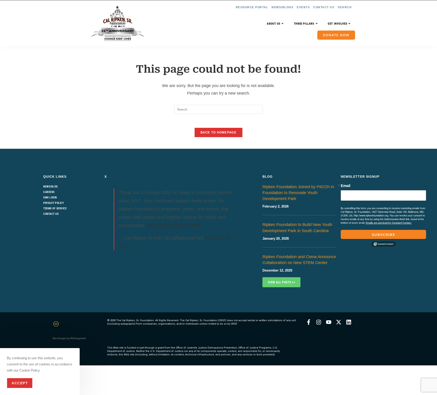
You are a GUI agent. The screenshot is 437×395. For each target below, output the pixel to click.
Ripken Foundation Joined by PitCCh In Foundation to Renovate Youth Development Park (298, 193)
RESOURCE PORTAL (252, 7)
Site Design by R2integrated (69, 338)
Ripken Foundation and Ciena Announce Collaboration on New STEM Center (299, 259)
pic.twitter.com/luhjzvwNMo (174, 225)
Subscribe (383, 235)
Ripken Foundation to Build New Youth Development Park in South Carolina (297, 227)
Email (345, 185)
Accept (20, 383)
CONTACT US (323, 7)
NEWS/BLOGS (282, 7)
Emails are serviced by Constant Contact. (389, 222)
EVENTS (303, 7)
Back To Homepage (218, 132)
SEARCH (345, 7)
